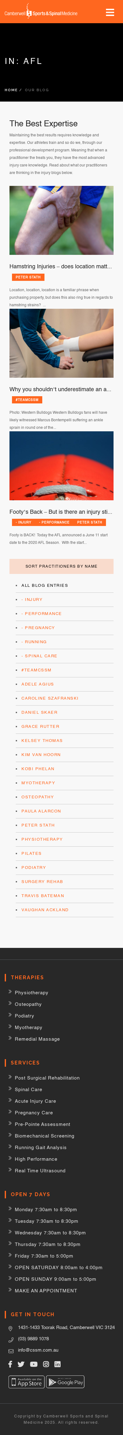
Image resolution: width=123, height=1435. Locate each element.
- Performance (54, 522)
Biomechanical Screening (44, 1135)
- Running (34, 641)
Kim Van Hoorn (41, 754)
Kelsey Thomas (42, 740)
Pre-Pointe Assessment (42, 1124)
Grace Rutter (40, 726)
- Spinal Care (39, 656)
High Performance (36, 1159)
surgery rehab (42, 881)
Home (11, 90)
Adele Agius (37, 684)
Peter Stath (28, 277)
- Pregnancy (38, 627)
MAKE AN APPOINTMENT (46, 1290)
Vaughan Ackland (45, 909)
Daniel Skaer (39, 712)
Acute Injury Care (35, 1101)
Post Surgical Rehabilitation (47, 1077)
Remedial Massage (37, 1039)
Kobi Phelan (38, 768)
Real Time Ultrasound (40, 1170)
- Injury (24, 522)
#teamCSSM (27, 400)
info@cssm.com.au (38, 1350)
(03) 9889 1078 (33, 1338)
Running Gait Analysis (41, 1147)
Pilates (31, 853)
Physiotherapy (42, 839)
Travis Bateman (42, 895)
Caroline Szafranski (50, 698)
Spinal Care (28, 1089)
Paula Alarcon (41, 811)
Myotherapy (38, 783)
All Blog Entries (44, 585)
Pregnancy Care (34, 1112)
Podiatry (33, 867)
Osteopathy (37, 797)
